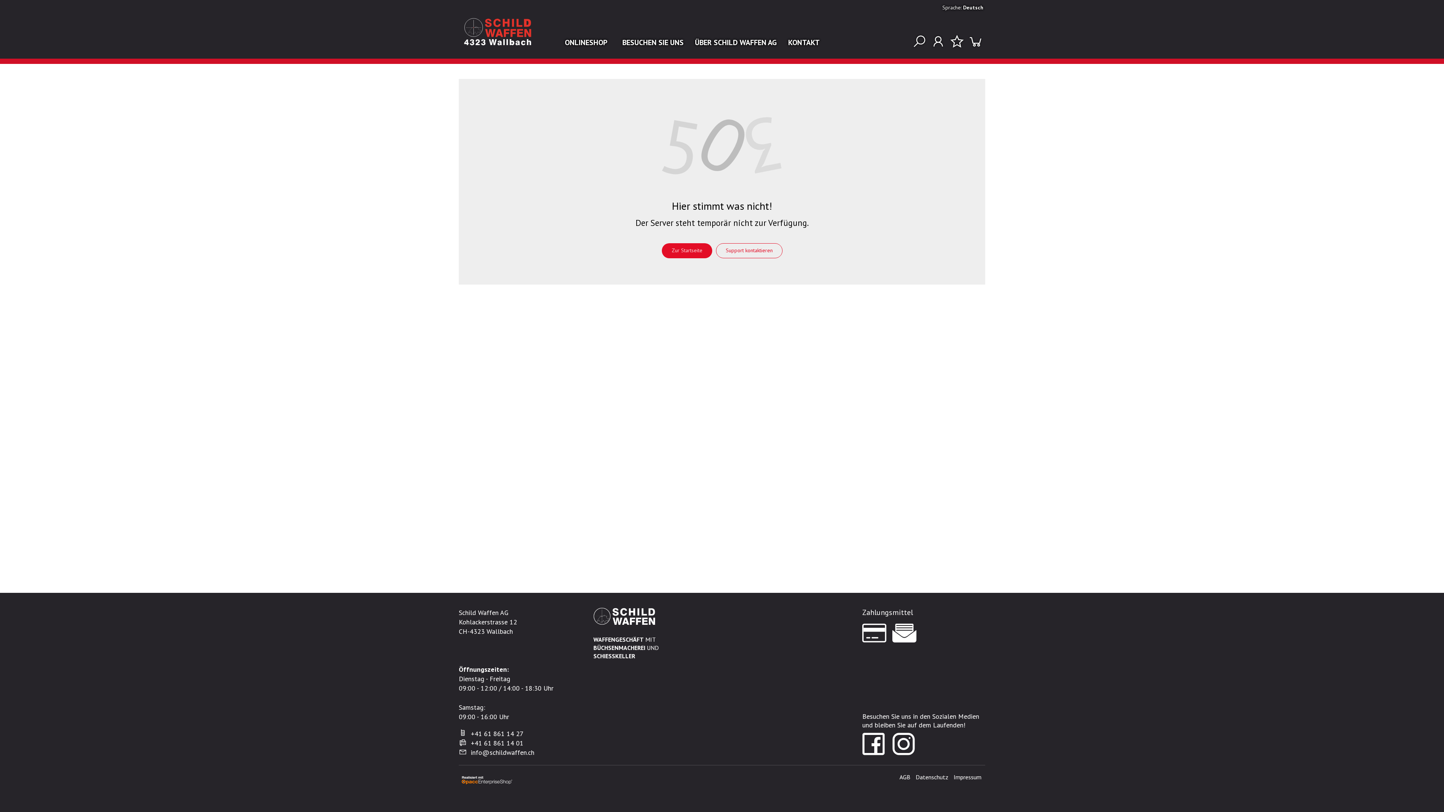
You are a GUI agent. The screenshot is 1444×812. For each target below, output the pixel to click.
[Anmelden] (938, 41)
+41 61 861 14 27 (497, 733)
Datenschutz (932, 777)
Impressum (967, 777)
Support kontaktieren (749, 250)
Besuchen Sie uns (653, 42)
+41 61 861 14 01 (497, 743)
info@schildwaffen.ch (502, 752)
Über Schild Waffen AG (736, 42)
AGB (904, 777)
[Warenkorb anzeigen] (975, 41)
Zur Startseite (687, 250)
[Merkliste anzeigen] (957, 41)
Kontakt (804, 42)
